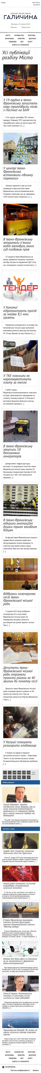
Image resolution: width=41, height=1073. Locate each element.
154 (9, 777)
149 (19, 772)
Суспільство (19, 35)
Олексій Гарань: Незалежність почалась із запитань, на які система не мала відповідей (17, 995)
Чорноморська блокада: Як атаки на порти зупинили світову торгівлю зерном (20, 1032)
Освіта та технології (20, 45)
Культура (21, 39)
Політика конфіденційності (20, 1070)
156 (19, 777)
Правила (36, 1070)
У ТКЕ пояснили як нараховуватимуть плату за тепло (17, 379)
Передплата (25, 27)
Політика (31, 35)
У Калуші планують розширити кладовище (19, 744)
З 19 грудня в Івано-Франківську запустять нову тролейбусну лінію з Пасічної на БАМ (20, 105)
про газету (36, 2)
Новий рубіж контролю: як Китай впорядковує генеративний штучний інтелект (19, 885)
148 (14, 772)
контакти (36, 4)
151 (28, 772)
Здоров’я (32, 39)
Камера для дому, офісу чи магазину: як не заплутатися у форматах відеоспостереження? (20, 961)
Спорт (30, 42)
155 (14, 777)
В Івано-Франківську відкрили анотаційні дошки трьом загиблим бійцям (20, 525)
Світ (22, 42)
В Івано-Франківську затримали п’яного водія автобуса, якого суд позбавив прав (18, 244)
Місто (8, 35)
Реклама (14, 27)
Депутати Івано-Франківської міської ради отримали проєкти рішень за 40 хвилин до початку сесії (20, 674)
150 (24, 772)
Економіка (9, 39)
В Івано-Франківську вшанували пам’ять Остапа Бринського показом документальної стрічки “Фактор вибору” (19, 923)
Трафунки (12, 42)
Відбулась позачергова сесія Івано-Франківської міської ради (19, 598)
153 (5, 777)
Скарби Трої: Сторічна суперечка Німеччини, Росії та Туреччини (18, 852)
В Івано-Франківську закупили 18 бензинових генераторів (17, 451)
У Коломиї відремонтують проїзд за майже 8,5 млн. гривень (19, 312)
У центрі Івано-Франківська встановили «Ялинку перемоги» (18, 173)
